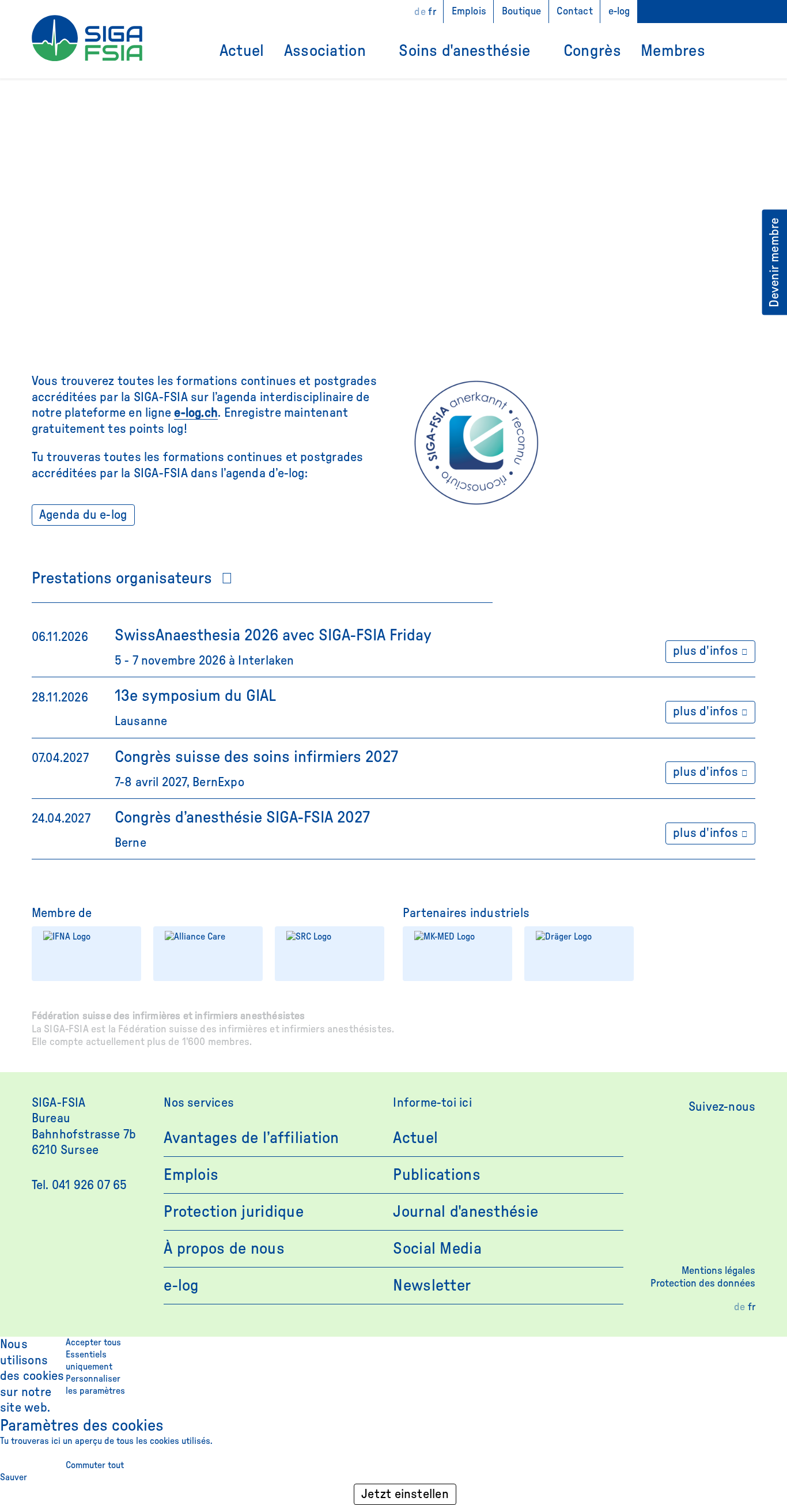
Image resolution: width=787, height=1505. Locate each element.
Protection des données (702, 1283)
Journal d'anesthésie (465, 1212)
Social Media (437, 1248)
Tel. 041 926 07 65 (79, 1185)
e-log (619, 11)
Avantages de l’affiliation (251, 1138)
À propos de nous (224, 1248)
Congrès (592, 51)
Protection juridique (234, 1212)
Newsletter (432, 1285)
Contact (574, 11)
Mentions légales (718, 1271)
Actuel (242, 51)
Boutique (521, 11)
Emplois (469, 11)
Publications (436, 1175)
